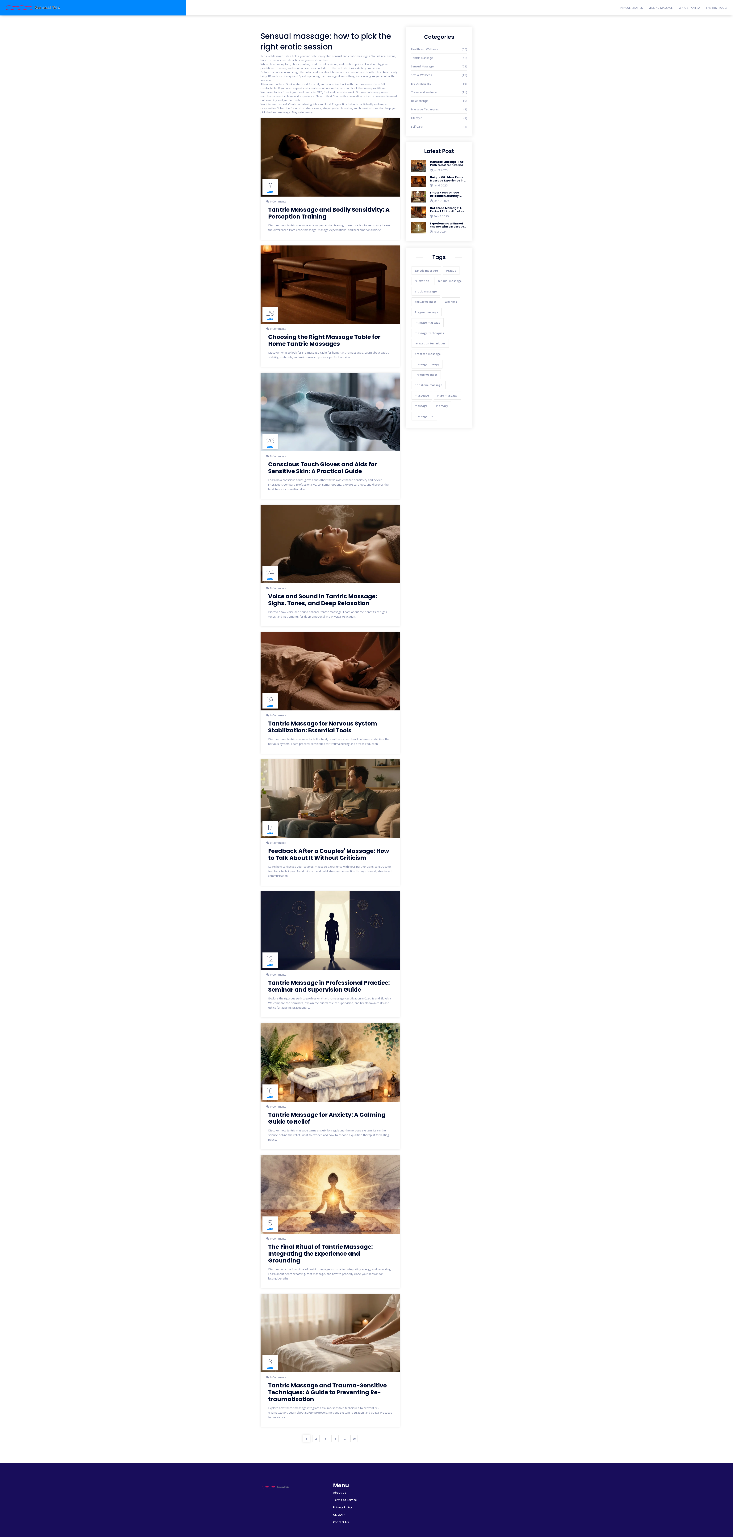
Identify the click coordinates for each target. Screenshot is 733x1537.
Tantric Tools (716, 8)
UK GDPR (339, 1514)
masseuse (422, 395)
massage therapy (427, 364)
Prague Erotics (631, 8)
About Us (339, 1492)
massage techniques (429, 333)
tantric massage (426, 270)
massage (421, 406)
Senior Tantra (689, 8)
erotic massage (426, 291)
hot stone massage (428, 385)
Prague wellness (426, 375)
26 (354, 1438)
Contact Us (341, 1522)
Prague (451, 270)
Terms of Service (345, 1500)
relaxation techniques (430, 343)
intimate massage (427, 322)
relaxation (422, 281)
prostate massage (428, 354)
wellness (451, 302)
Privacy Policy (342, 1507)
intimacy (442, 406)
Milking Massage (660, 8)
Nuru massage (447, 395)
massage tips (424, 416)
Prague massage (426, 312)
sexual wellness (426, 302)
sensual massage (450, 281)
